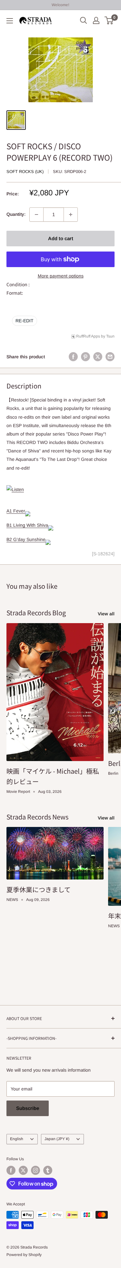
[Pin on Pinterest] (85, 356)
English (16, 1139)
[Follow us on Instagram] (35, 1170)
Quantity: (15, 214)
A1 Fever (15, 510)
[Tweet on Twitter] (97, 356)
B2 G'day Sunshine (25, 539)
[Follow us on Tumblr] (47, 1170)
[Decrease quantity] (36, 214)
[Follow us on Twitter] (23, 1170)
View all (106, 613)
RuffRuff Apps (88, 336)
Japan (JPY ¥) (57, 1139)
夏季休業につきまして (38, 889)
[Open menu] (9, 20)
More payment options (61, 275)
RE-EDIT (24, 320)
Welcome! (60, 5)
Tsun (110, 336)
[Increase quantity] (70, 214)
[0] (109, 20)
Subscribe (27, 1108)
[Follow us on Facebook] (10, 1170)
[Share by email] (110, 356)
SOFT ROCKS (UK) (25, 171)
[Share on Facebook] (73, 356)
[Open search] (83, 20)
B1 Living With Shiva (27, 525)
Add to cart (60, 238)
